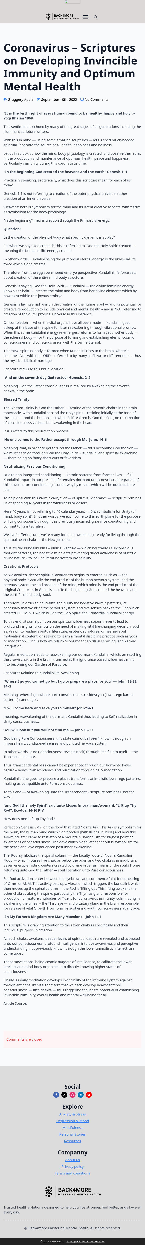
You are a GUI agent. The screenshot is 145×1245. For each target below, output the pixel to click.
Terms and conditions (72, 1173)
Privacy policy (73, 1166)
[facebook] (56, 1095)
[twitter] (64, 1095)
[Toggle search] (95, 17)
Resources (72, 1141)
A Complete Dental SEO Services (85, 1241)
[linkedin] (81, 1095)
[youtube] (89, 1095)
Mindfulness (72, 1127)
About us (72, 1159)
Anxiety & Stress (72, 1114)
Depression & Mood (72, 1120)
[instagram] (72, 1095)
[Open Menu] (85, 17)
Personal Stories (72, 1134)
